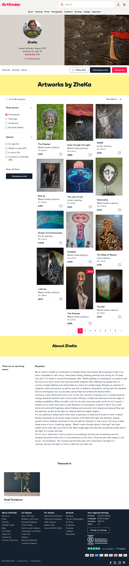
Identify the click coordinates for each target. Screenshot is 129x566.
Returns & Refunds (29, 540)
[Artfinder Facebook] (110, 562)
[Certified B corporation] (98, 540)
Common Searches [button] (10, 540)
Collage (87, 12)
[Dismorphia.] (109, 185)
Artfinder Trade (8, 525)
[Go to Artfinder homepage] (11, 4)
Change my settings (98, 530)
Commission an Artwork (31, 531)
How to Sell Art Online (53, 528)
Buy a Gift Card (28, 516)
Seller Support (50, 522)
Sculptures (13, 123)
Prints (47, 12)
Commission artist (100, 70)
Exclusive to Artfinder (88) (18, 158)
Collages (69, 531)
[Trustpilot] (106, 548)
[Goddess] (79, 238)
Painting (38, 12)
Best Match (111, 99)
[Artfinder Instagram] (119, 562)
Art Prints (69, 522)
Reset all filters (13, 169)
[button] (19, 108)
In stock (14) (14, 152)
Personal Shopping (29, 522)
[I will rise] (50, 274)
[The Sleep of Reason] (109, 241)
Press (4, 519)
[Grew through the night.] (79, 130)
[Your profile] (118, 4)
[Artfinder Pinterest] (124, 562)
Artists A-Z (6, 534)
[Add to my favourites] (60, 154)
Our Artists (6, 531)
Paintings (12, 119)
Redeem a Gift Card (30, 519)
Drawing (78, 12)
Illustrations (70, 534)
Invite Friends (27, 525)
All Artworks (14, 114)
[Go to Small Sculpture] (22, 488)
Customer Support (29, 543)
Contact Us (6, 537)
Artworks (6, 70)
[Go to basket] (124, 4)
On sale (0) (13, 144)
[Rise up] (50, 183)
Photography (57, 12)
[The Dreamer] (50, 130)
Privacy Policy (36, 561)
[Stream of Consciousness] (50, 228)
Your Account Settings (31, 528)
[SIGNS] (109, 129)
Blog (4, 528)
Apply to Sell (49, 525)
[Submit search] (62, 4)
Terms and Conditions (53, 519)
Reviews (16, 70)
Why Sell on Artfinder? (53, 516)
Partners (5, 522)
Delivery (25, 537)
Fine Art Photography (74, 519)
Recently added (15, 127)
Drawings (69, 528)
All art (30, 12)
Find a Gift (26, 534)
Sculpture (68, 12)
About (24, 70)
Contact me (119, 70)
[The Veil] (109, 294)
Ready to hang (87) (17, 148)
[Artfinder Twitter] (114, 562)
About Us (5, 516)
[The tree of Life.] (79, 184)
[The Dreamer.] (79, 296)
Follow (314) (81, 70)
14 (41, 51)
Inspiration (96, 12)
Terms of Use (22, 561)
